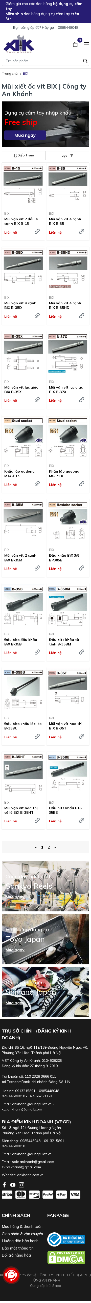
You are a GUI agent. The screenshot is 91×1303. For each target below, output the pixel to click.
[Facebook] (5, 1184)
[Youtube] (13, 1184)
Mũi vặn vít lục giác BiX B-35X (21, 389)
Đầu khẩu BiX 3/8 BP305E (64, 557)
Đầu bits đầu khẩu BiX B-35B (20, 641)
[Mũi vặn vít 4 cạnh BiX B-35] (68, 185)
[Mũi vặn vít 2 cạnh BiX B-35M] (23, 521)
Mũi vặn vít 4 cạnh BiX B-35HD (65, 305)
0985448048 (68, 27)
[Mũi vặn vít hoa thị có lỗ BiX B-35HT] (23, 774)
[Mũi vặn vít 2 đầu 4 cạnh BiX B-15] (23, 185)
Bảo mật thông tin (18, 1248)
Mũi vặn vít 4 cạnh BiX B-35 (65, 221)
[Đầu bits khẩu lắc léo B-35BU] (23, 689)
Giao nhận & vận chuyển (22, 1233)
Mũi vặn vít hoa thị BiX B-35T (65, 725)
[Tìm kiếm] (85, 60)
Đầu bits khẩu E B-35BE (65, 810)
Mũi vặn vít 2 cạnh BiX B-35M (20, 557)
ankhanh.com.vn (30, 1175)
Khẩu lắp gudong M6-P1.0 (64, 473)
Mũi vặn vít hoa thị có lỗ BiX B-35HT (21, 810)
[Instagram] (21, 1184)
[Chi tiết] (37, 231)
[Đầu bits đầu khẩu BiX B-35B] (23, 605)
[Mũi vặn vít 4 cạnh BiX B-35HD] (68, 269)
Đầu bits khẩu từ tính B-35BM (64, 641)
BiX (6, 213)
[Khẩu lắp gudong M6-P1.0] (68, 437)
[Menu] (86, 43)
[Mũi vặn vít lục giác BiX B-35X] (23, 353)
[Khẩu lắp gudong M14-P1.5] (23, 437)
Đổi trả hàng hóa (16, 1255)
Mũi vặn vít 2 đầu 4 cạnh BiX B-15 (21, 221)
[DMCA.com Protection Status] (68, 1257)
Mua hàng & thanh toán (22, 1226)
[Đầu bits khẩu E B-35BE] (68, 774)
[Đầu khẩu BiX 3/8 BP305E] (68, 521)
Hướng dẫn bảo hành (20, 1240)
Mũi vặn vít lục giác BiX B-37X (66, 389)
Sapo (56, 1285)
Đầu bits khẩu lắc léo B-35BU (23, 725)
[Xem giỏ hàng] (76, 43)
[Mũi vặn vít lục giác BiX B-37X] (68, 353)
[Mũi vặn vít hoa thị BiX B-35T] (68, 689)
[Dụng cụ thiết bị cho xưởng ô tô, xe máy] (19, 43)
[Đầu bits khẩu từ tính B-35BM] (68, 605)
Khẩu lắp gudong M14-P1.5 (19, 473)
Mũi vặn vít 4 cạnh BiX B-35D (20, 305)
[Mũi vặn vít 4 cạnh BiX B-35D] (23, 269)
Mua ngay (25, 135)
